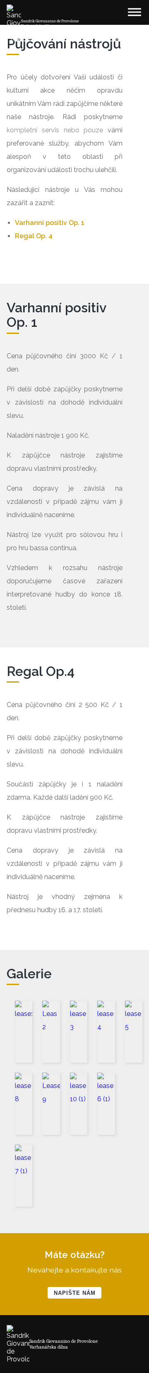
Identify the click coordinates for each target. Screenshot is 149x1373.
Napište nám (75, 1293)
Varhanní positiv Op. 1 (49, 223)
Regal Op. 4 (34, 236)
